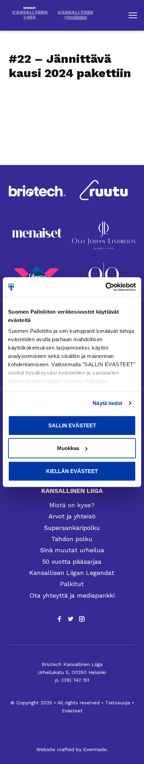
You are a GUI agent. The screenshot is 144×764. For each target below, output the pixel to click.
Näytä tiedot (107, 403)
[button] (132, 15)
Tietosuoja (117, 702)
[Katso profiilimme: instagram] (81, 618)
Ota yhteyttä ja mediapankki (72, 595)
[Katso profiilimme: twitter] (70, 618)
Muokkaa (68, 448)
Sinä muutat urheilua (72, 550)
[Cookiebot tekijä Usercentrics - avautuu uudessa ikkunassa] (105, 287)
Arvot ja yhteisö (72, 516)
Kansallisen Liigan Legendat (71, 572)
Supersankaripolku (72, 527)
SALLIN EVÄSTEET (72, 425)
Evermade (95, 749)
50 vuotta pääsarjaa (71, 561)
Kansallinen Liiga (72, 490)
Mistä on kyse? (72, 505)
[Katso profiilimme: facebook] (59, 618)
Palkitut (72, 583)
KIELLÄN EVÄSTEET (72, 471)
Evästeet (72, 710)
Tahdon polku (71, 538)
